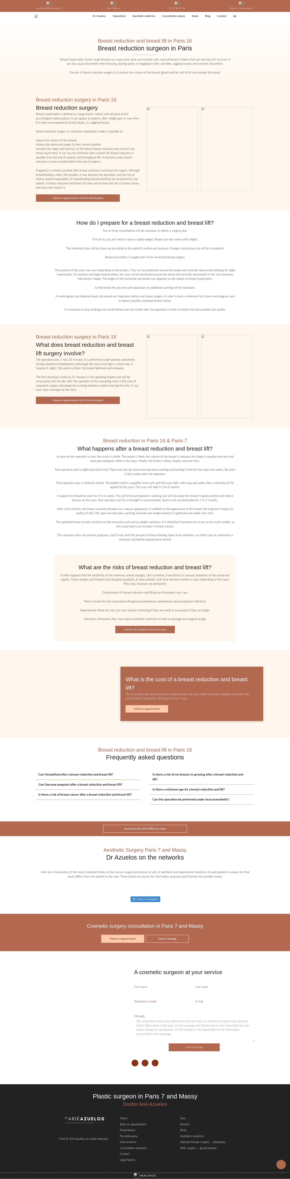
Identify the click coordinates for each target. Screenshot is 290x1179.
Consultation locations (133, 1148)
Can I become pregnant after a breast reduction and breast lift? (80, 784)
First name (140, 986)
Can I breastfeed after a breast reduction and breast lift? (75, 774)
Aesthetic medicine (144, 16)
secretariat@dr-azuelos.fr (49, 8)
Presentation (127, 1130)
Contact (222, 16)
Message (139, 1016)
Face (183, 1118)
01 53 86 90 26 (177, 8)
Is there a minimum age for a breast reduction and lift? (189, 789)
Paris (108, 8)
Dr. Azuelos (99, 16)
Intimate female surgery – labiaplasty (203, 1142)
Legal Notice (127, 1160)
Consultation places (173, 16)
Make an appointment (241, 8)
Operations (119, 16)
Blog (207, 16)
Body (183, 1130)
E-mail (199, 1001)
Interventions (128, 1142)
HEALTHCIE (147, 1175)
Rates (195, 16)
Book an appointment (133, 1124)
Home (123, 1118)
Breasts (184, 1124)
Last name (201, 986)
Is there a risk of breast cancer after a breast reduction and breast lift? (85, 794)
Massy (116, 8)
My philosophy (129, 1136)
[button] (88, 775)
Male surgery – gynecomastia (198, 1148)
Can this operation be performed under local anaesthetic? (191, 799)
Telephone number (145, 1001)
